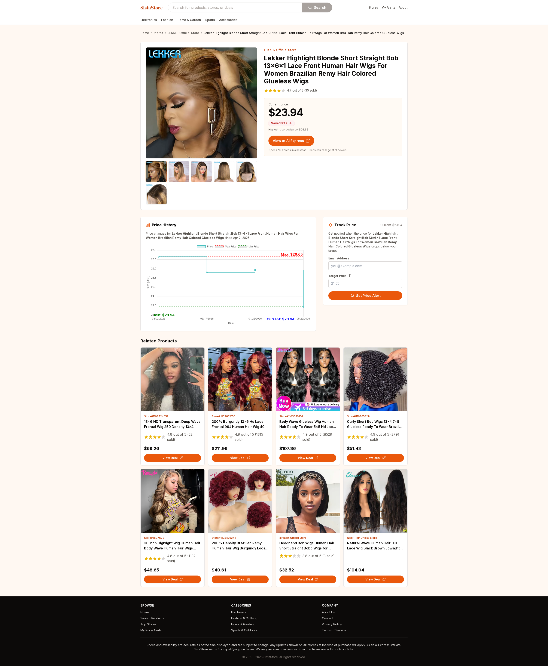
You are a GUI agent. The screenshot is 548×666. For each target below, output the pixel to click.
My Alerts (388, 7)
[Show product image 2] (178, 171)
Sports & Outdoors (244, 630)
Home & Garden (189, 20)
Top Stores (148, 624)
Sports (210, 20)
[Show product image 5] (246, 171)
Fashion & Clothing (244, 618)
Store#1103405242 (224, 537)
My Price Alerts (151, 630)
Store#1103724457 (156, 416)
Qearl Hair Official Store (362, 537)
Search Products (152, 618)
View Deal (170, 458)
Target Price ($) (339, 276)
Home (144, 33)
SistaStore (151, 7)
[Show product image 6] (156, 194)
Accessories (228, 20)
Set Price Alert (368, 295)
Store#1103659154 (223, 416)
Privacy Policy (332, 624)
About (403, 7)
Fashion (167, 20)
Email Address (338, 258)
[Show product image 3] (201, 171)
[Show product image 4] (224, 171)
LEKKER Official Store (183, 33)
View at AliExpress (288, 141)
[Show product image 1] (156, 171)
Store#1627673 (154, 537)
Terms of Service (334, 630)
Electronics (148, 20)
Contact (327, 618)
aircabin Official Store (293, 537)
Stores (373, 7)
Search (320, 7)
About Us (328, 612)
